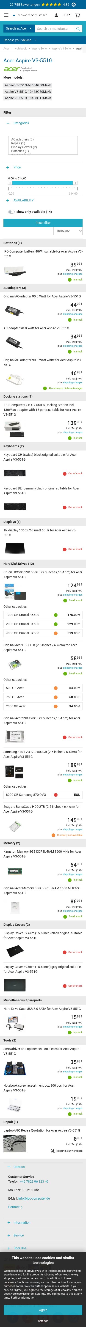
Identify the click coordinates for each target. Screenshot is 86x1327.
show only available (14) (34, 212)
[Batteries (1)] (43, 151)
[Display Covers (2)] (43, 147)
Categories (21, 123)
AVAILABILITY (23, 200)
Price (17, 167)
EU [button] (66, 15)
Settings (43, 1321)
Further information (23, 1297)
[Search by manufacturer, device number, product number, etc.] (78, 29)
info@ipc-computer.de (34, 1198)
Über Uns (20, 1248)
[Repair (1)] (43, 143)
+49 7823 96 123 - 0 (34, 1181)
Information (22, 1222)
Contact (19, 1167)
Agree (43, 1310)
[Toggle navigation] (6, 15)
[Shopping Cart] (78, 15)
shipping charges (73, 273)
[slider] (10, 183)
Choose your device (17, 40)
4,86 (39, 4)
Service (19, 1235)
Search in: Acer (16, 28)
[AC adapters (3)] (43, 139)
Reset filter (43, 223)
